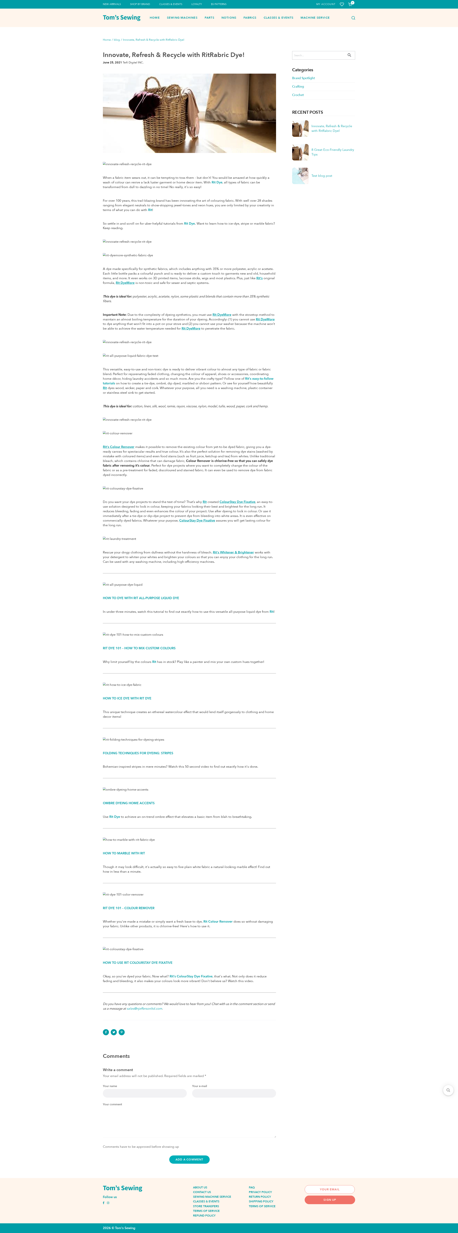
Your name (110, 1086)
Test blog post (321, 176)
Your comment (112, 1104)
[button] (448, 1090)
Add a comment (189, 1160)
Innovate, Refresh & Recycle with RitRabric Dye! (331, 128)
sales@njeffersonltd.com (144, 1008)
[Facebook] (106, 1032)
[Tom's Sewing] (121, 18)
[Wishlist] (342, 4)
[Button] (352, 18)
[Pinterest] (122, 1032)
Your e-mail (199, 1086)
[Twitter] (114, 1032)
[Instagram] (108, 1203)
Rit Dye (189, 223)
